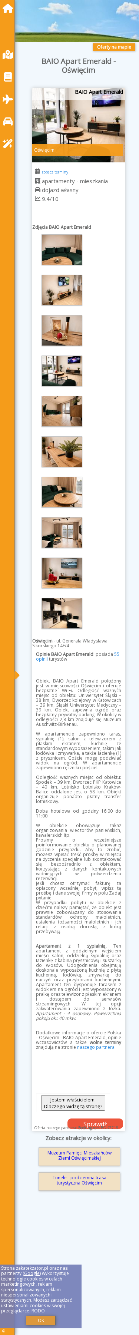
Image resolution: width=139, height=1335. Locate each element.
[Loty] (9, 99)
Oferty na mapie (114, 47)
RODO (38, 1311)
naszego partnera (96, 1047)
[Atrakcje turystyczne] (9, 143)
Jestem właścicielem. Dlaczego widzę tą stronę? (73, 1103)
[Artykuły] (9, 77)
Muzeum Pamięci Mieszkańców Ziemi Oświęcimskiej (79, 1155)
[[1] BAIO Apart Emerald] (78, 125)
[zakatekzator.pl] (9, 8)
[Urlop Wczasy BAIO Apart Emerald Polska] (62, 249)
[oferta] (37, 181)
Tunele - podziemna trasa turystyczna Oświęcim (79, 1180)
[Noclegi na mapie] (9, 54)
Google (32, 1273)
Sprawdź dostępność (95, 1124)
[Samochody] (9, 121)
